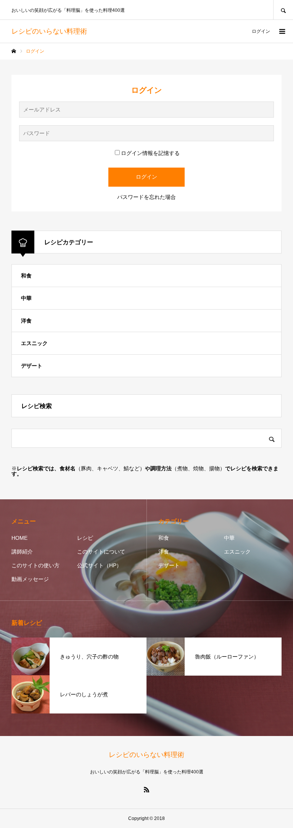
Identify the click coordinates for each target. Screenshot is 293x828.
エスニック (34, 343)
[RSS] (146, 789)
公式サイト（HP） (99, 565)
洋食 (26, 321)
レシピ (85, 538)
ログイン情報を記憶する (150, 153)
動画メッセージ (30, 579)
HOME (19, 538)
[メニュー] (281, 31)
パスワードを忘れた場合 (146, 197)
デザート (31, 366)
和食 (26, 276)
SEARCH (283, 9)
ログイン (261, 31)
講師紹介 (22, 552)
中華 (26, 298)
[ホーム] (13, 51)
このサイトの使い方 (35, 565)
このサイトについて (101, 552)
